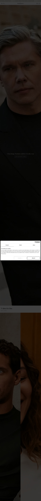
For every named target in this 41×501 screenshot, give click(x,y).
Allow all (33, 258)
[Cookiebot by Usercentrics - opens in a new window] (35, 242)
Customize (20, 258)
